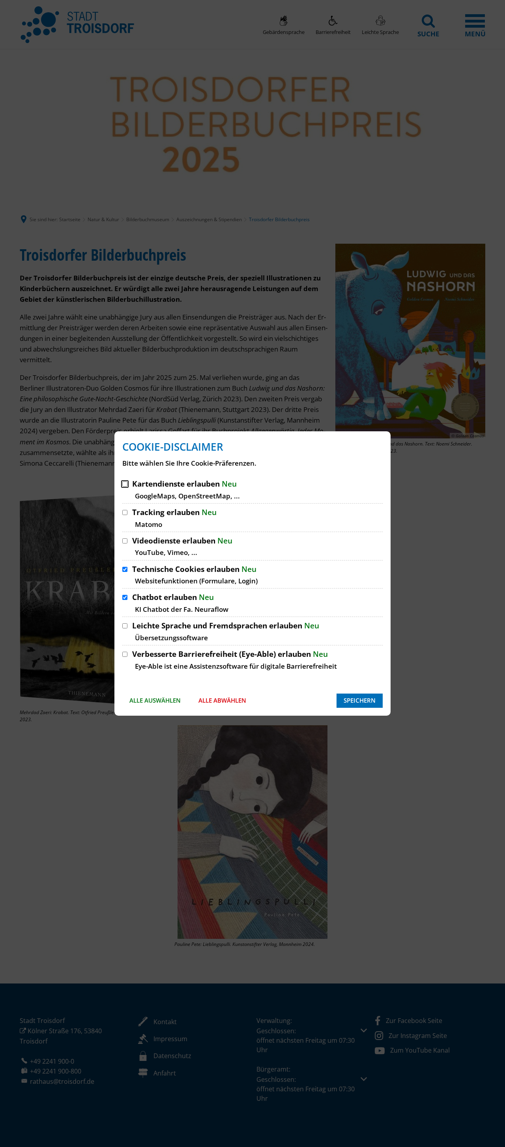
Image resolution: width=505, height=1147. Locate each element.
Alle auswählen (155, 700)
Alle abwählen (222, 700)
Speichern (360, 700)
